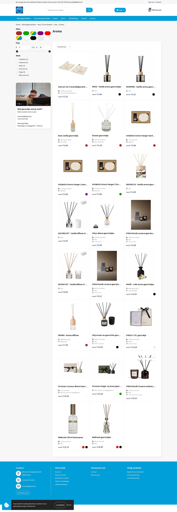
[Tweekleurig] (19, 38)
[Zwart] (33, 38)
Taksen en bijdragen (62, 481)
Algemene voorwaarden (135, 472)
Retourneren (95, 475)
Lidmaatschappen (61, 484)
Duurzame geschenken (42, 18)
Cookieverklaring (133, 478)
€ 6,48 (97, 245)
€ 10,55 (97, 347)
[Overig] (33, 33)
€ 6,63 (63, 292)
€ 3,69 (97, 94)
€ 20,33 (131, 398)
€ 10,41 (131, 294)
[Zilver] (40, 38)
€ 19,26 (63, 396)
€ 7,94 (63, 345)
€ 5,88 (131, 192)
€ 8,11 (97, 296)
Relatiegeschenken (23, 18)
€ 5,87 (63, 241)
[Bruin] (19, 33)
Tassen (54, 18)
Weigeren (69, 505)
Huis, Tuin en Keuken (45, 25)
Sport (63, 18)
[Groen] (26, 33)
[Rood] (48, 33)
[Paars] (40, 33)
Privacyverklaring (133, 475)
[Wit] (26, 38)
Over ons (151, 2)
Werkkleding (73, 18)
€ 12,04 (131, 347)
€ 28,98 (97, 447)
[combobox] (66, 10)
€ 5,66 (131, 145)
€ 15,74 (63, 447)
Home (18, 25)
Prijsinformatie (60, 475)
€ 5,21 (131, 94)
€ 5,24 (97, 145)
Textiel (83, 18)
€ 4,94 (63, 145)
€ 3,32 (63, 96)
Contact (158, 2)
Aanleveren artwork (62, 478)
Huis (55, 25)
